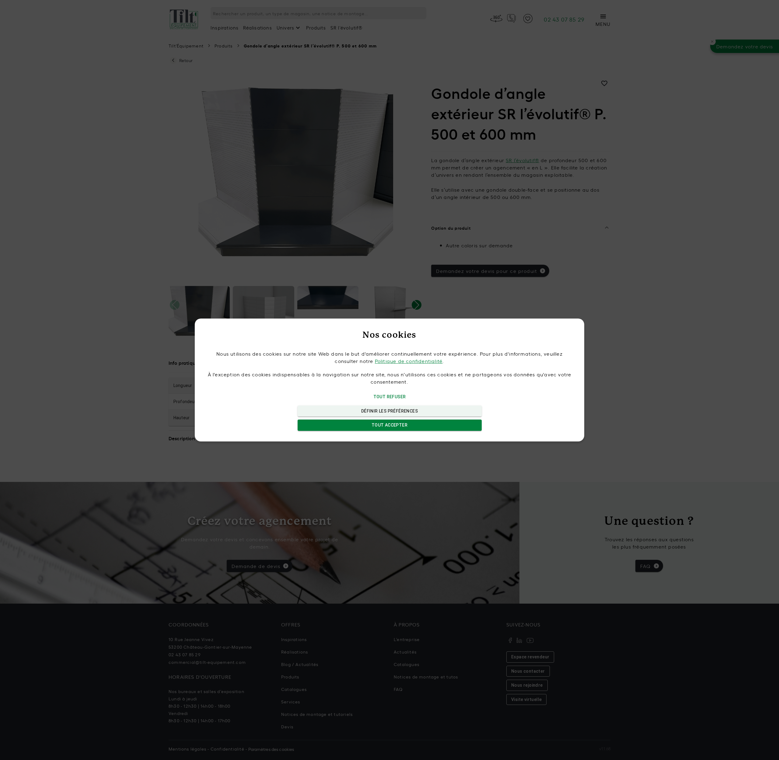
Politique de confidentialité (409, 360)
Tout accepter (389, 425)
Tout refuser (389, 396)
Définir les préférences (389, 411)
